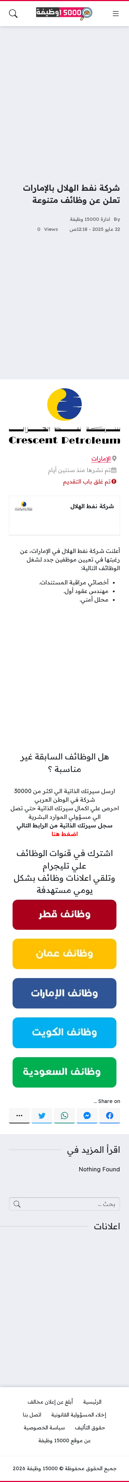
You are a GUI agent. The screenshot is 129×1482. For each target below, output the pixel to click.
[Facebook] (109, 1116)
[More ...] (19, 1116)
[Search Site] (13, 13)
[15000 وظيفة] (64, 14)
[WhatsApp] (64, 1116)
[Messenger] (87, 1116)
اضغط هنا (65, 833)
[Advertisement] (64, 99)
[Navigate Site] (115, 13)
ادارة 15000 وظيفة (90, 219)
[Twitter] (42, 1116)
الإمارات (101, 458)
